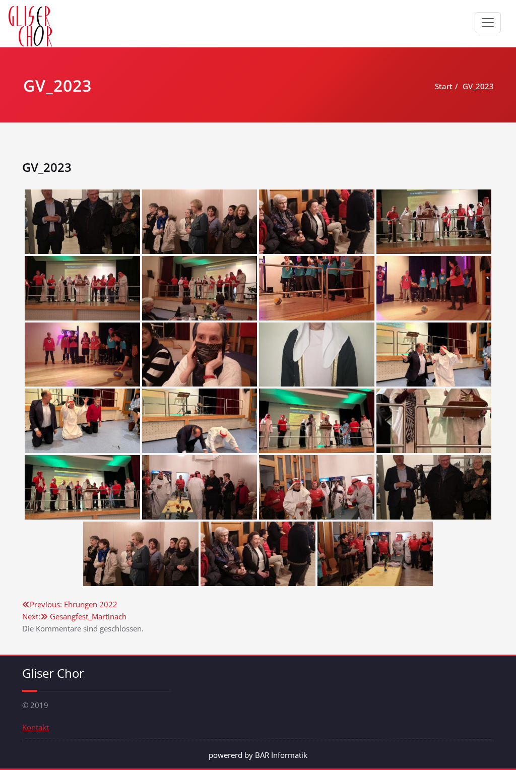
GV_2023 (478, 86)
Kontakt (35, 727)
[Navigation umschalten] (488, 22)
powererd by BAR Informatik (258, 755)
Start (444, 86)
